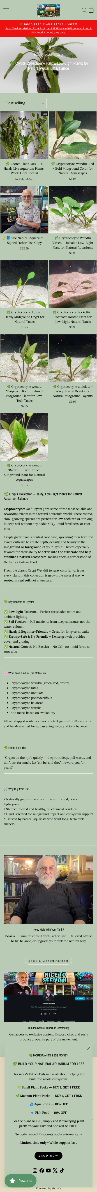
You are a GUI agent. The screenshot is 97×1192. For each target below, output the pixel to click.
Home (38, 55)
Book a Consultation (48, 960)
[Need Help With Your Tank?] (48, 889)
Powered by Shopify (48, 1188)
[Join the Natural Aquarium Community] (48, 997)
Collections (52, 55)
